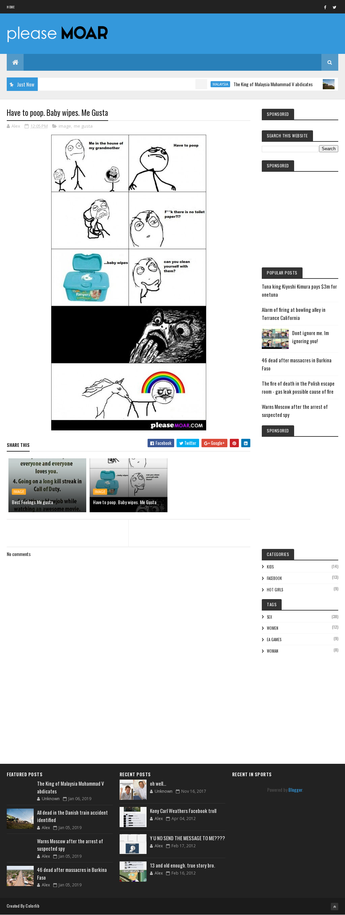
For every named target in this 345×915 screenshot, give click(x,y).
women (272, 628)
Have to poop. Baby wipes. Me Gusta (124, 501)
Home (10, 6)
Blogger (295, 789)
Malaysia (206, 84)
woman (272, 651)
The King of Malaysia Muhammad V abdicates (259, 84)
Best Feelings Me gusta (32, 501)
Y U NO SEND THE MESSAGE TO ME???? (187, 838)
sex (269, 617)
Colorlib (32, 906)
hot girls (275, 589)
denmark (334, 84)
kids (270, 566)
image (65, 126)
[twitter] (334, 7)
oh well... (158, 783)
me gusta (83, 126)
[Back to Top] (334, 906)
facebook (274, 578)
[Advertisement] (128, 712)
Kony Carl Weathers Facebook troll (183, 810)
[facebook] (325, 7)
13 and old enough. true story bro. (182, 865)
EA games (274, 639)
